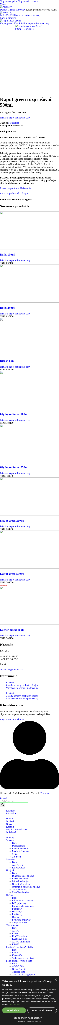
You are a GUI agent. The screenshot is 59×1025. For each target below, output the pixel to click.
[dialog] (29, 1000)
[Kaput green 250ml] (29, 514)
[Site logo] (6, 6)
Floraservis (13, 123)
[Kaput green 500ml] (29, 567)
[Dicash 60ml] (29, 355)
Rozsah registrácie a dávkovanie (15, 188)
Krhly (15, 952)
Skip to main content (28, 1)
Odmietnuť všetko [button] (42, 1010)
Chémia (12, 9)
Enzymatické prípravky (23, 906)
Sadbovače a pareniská (23, 958)
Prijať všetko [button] (14, 1010)
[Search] (2, 805)
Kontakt (10, 682)
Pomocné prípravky (21, 919)
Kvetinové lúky (19, 939)
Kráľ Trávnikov (19, 936)
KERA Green (18, 867)
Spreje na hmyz (19, 922)
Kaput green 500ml (12, 573)
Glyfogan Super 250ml (14, 467)
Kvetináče (17, 955)
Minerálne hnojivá (20, 881)
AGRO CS (17, 865)
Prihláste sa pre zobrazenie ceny (25, 15)
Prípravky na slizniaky (22, 900)
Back (14, 843)
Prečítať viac (15, 1004)
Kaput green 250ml (9, 23)
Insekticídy (17, 914)
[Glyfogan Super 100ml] (29, 408)
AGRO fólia (18, 966)
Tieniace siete (18, 971)
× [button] (55, 980)
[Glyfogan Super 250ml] (29, 461)
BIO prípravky (19, 903)
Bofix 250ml (7, 307)
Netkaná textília (19, 969)
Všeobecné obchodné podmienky (22, 688)
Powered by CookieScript (29, 1022)
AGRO (15, 930)
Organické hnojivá (21, 884)
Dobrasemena (18, 845)
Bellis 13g (5, 15)
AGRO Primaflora (21, 941)
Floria (15, 933)
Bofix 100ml (7, 254)
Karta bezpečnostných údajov (14, 193)
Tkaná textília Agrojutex (23, 974)
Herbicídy (21, 9)
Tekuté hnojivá (19, 889)
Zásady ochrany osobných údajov (22, 685)
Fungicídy (17, 908)
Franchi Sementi (20, 848)
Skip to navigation (9, 1)
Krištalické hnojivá (21, 878)
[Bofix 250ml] (29, 301)
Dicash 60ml (7, 360)
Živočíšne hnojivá (20, 892)
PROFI (15, 944)
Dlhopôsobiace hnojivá (23, 876)
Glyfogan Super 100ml (14, 414)
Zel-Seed (16, 856)
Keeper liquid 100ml (12, 629)
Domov (4, 9)
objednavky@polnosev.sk (12, 669)
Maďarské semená (20, 851)
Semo (15, 854)
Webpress (44, 793)
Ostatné (15, 917)
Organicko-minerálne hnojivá (26, 887)
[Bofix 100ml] (29, 248)
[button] (29, 1017)
